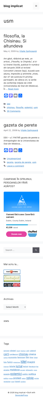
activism (7, 351)
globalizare (16, 362)
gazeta (10, 162)
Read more (13, 89)
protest (17, 378)
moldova (15, 369)
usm (36, 107)
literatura (32, 366)
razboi (24, 378)
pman (35, 370)
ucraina (23, 381)
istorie (12, 366)
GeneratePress (21, 395)
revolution (7, 381)
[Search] (36, 250)
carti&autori (14, 354)
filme (31, 357)
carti (6, 354)
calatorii (33, 351)
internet (6, 366)
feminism (21, 357)
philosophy (29, 370)
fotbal (36, 357)
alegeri (13, 350)
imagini (31, 362)
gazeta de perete (20, 124)
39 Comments (13, 111)
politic (25, 374)
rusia (12, 381)
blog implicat (13, 6)
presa (11, 378)
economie (12, 357)
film (27, 357)
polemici (28, 107)
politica (32, 374)
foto (5, 362)
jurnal (19, 366)
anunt (18, 351)
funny (10, 362)
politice (6, 378)
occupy (22, 370)
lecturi (25, 366)
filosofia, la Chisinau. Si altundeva (15, 40)
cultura (6, 357)
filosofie (19, 107)
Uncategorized (14, 158)
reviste (36, 378)
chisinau (11, 107)
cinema (32, 354)
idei (8, 104)
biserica (23, 351)
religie (30, 377)
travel (17, 381)
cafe (27, 351)
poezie (7, 374)
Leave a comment (15, 166)
